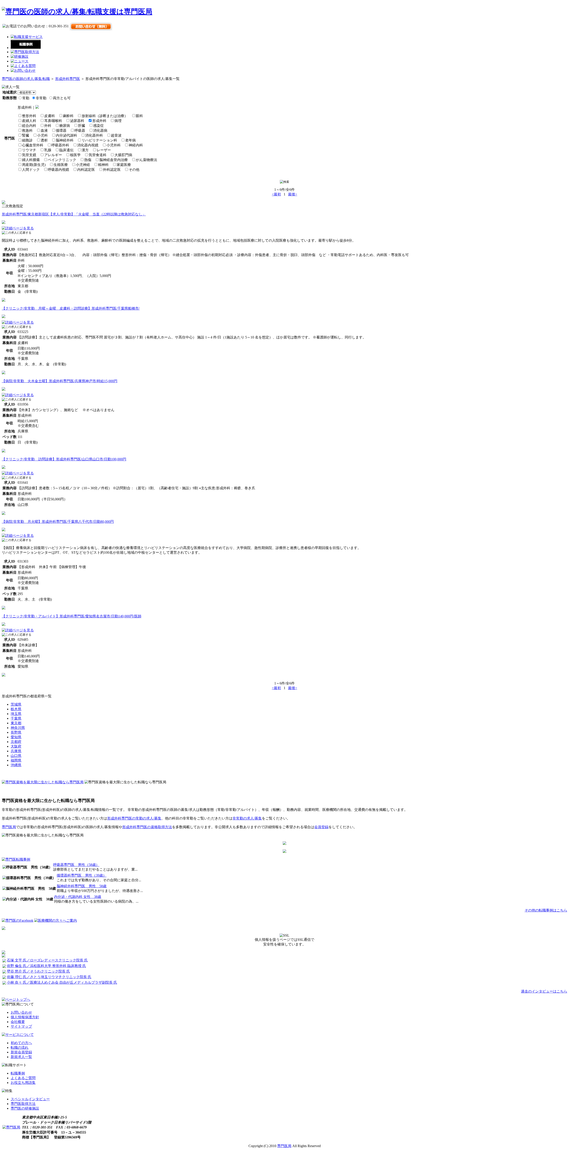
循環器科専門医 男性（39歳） (81, 875)
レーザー (104, 150)
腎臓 (25, 135)
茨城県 (16, 704)
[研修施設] (19, 56)
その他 (134, 169)
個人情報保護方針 (25, 1017)
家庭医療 (124, 165)
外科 (47, 125)
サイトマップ (21, 1026)
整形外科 (29, 116)
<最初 (276, 194)
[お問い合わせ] (23, 70)
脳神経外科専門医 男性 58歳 (81, 886)
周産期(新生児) (34, 165)
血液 (44, 130)
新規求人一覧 (21, 1057)
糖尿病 (64, 125)
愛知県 (16, 737)
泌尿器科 (77, 121)
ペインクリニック (62, 160)
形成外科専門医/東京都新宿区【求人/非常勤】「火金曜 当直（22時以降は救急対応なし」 (74, 214)
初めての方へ (21, 1043)
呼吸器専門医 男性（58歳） (76, 865)
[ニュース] (19, 61)
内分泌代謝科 (66, 135)
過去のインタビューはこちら (544, 991)
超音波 (116, 135)
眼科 (139, 116)
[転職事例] (26, 48)
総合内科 (29, 125)
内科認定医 (86, 169)
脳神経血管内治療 (113, 160)
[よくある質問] (23, 66)
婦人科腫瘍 (31, 160)
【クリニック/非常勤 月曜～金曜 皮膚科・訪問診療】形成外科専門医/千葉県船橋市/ (71, 308)
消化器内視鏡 (87, 145)
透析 (44, 140)
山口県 (16, 756)
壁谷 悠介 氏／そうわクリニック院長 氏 (38, 971)
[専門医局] (11, 1127)
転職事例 (18, 1073)
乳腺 (47, 150)
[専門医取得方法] (25, 52)
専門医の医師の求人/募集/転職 (26, 79)
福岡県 (16, 760)
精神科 (103, 165)
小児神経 (83, 165)
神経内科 (136, 145)
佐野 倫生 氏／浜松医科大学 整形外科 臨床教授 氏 (46, 966)
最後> (292, 194)
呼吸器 (79, 130)
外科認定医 (112, 169)
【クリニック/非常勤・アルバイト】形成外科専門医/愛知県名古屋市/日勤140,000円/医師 (71, 616)
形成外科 (99, 121)
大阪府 (16, 746)
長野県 (16, 732)
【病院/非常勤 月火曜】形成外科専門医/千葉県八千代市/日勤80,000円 (58, 521)
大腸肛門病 (123, 155)
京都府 (16, 742)
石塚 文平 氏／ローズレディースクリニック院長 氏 (47, 960)
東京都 (16, 723)
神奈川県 (18, 728)
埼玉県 (16, 714)
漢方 (85, 150)
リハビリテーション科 (99, 140)
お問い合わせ (21, 1012)
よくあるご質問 (23, 1078)
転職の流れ (19, 1047)
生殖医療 (61, 165)
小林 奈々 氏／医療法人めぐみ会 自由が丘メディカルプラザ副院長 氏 (62, 982)
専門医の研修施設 (25, 1108)
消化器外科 (94, 135)
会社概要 (18, 1022)
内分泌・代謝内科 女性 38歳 (77, 897)
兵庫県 (16, 751)
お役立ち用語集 (23, 1082)
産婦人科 (29, 121)
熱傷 (87, 160)
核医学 (75, 155)
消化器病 (100, 130)
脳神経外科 (65, 140)
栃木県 (16, 709)
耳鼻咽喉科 (53, 121)
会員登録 (321, 827)
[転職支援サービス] (27, 37)
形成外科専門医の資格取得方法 (147, 827)
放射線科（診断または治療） (105, 116)
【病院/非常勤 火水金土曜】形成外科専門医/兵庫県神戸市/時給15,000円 (59, 381)
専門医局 (9, 827)
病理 (118, 121)
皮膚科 (49, 116)
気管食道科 (97, 155)
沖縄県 (16, 765)
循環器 (61, 130)
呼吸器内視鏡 (58, 169)
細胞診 (27, 140)
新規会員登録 (21, 1052)
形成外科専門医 (67, 79)
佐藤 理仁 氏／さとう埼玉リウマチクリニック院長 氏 (49, 977)
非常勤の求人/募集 (247, 818)
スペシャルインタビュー (30, 1099)
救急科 (27, 130)
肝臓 (81, 125)
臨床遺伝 (66, 150)
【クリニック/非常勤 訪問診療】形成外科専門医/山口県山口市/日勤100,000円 (64, 459)
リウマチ (29, 150)
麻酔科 (68, 116)
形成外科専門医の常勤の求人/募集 (134, 818)
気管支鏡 (29, 155)
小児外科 (113, 145)
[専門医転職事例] (16, 859)
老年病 (130, 140)
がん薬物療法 (146, 160)
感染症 (98, 125)
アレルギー (53, 155)
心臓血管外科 (32, 145)
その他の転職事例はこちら (546, 910)
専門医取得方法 (23, 1104)
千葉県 (16, 718)
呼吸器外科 (60, 145)
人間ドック (31, 169)
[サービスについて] (18, 1035)
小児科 (42, 135)
